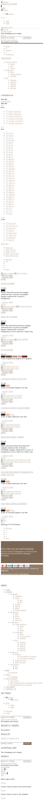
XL (11, 140)
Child (8, 675)
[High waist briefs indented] (11, 492)
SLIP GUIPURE (7, 350)
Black (12, 223)
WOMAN (9, 592)
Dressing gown (20, 660)
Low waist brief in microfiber (15, 408)
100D (11, 195)
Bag (16, 668)
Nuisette (13, 76)
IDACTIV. (4, 570)
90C (11, 176)
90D (11, 190)
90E (11, 202)
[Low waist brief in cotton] (10, 367)
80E (11, 197)
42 (10, 150)
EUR (7, 703)
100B (11, 169)
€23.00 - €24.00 (16, 123)
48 (10, 157)
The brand (10, 687)
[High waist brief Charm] (10, 426)
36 (10, 145)
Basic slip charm (9, 317)
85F (11, 206)
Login (8, 713)
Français (11, 14)
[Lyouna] (4, 2)
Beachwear (14, 612)
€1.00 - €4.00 (15, 111)
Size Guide (14, 681)
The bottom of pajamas (28, 656)
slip (11, 66)
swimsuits (13, 672)
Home (8, 590)
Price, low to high (12, 254)
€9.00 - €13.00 (15, 116)
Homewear (14, 652)
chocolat (12, 226)
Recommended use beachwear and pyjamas (26, 683)
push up (13, 82)
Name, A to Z (10, 250)
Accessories (14, 664)
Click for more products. (9, 40)
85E (11, 199)
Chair (12, 235)
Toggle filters (6, 101)
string (12, 68)
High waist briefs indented (14, 504)
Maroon (12, 233)
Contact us (11, 689)
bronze (12, 228)
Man (7, 670)
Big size (13, 88)
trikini (17, 608)
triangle (13, 86)
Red (11, 240)
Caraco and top (15, 74)
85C (11, 171)
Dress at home (20, 662)
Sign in (3, 783)
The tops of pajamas (27, 658)
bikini (17, 598)
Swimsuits (14, 594)
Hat (16, 666)
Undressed (9, 70)
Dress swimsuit (20, 610)
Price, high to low (12, 256)
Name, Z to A (10, 252)
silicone (13, 84)
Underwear (6, 58)
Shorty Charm (7, 283)
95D (11, 192)
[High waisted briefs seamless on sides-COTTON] (16, 461)
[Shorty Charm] (14, 273)
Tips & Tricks (11, 679)
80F (11, 204)
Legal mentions (24, 574)
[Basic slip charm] (16, 306)
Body (12, 72)
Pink (11, 231)
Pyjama (17, 654)
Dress (17, 616)
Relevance (5, 244)
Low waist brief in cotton (13, 379)
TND (7, 21)
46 (10, 154)
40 (10, 147)
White (11, 238)
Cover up (18, 620)
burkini (17, 604)
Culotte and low (11, 62)
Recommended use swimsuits (21, 685)
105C (11, 183)
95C (11, 178)
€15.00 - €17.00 (16, 121)
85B (11, 159)
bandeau (13, 80)
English (10, 698)
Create (27, 743)
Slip (21, 600)
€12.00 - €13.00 (16, 119)
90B (11, 164)
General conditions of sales (9, 574)
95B (11, 166)
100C (11, 180)
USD (7, 23)
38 (10, 143)
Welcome (9, 711)
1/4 (7, 261)
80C (11, 173)
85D (11, 188)
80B (11, 162)
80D (11, 185)
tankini (17, 606)
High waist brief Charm (12, 437)
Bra (7, 78)
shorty (12, 64)
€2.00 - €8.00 (15, 114)
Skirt (16, 614)
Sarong (17, 618)
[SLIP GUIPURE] (14, 339)
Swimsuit (18, 596)
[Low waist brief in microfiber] (11, 397)
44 (10, 152)
